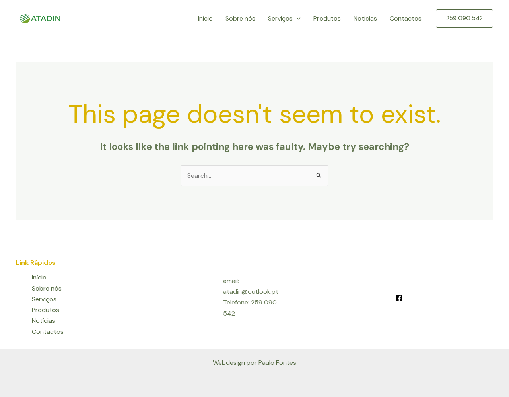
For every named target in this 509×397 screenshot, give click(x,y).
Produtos (327, 18)
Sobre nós (240, 18)
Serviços (280, 18)
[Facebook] (399, 297)
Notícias (365, 18)
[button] (297, 19)
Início (205, 18)
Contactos (406, 18)
